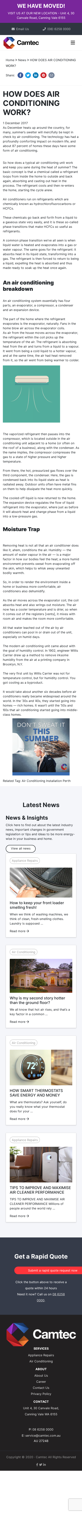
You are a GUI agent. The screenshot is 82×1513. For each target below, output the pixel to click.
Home (10, 60)
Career (41, 1382)
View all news (21, 848)
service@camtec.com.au (42, 1436)
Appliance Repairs (25, 861)
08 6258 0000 (42, 1429)
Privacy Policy (41, 1394)
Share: (11, 75)
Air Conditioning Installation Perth (46, 781)
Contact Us (41, 1388)
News (22, 60)
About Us (41, 1375)
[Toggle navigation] (73, 44)
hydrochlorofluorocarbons (53, 204)
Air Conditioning (23, 952)
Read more (18, 931)
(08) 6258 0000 (59, 29)
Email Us (22, 29)
